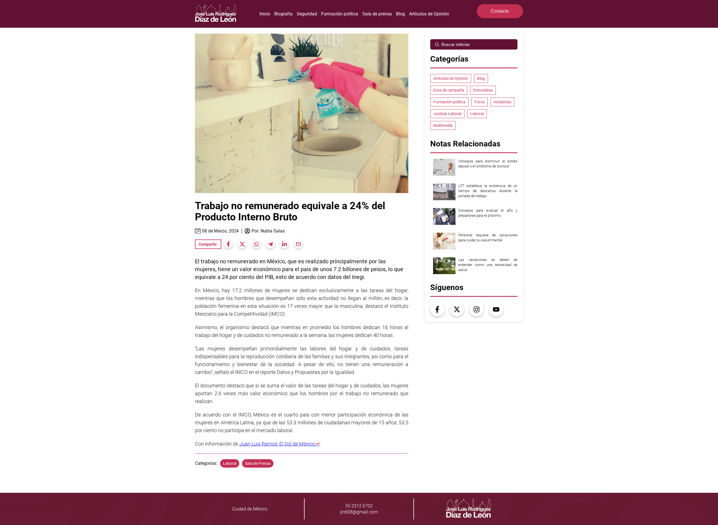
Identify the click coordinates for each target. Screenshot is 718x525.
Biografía (283, 14)
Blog (400, 14)
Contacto (500, 11)
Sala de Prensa (258, 463)
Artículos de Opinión (429, 14)
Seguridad (307, 14)
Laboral (229, 463)
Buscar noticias (455, 44)
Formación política (339, 14)
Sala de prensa (377, 14)
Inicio (264, 14)
